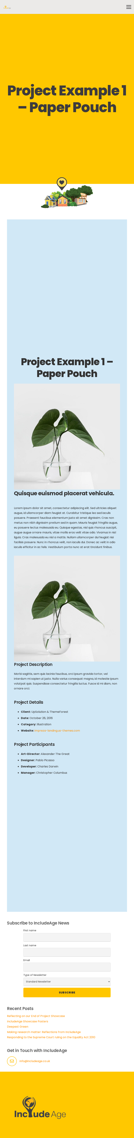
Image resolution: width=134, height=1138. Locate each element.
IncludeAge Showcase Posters (27, 1021)
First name (29, 930)
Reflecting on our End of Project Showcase (36, 1016)
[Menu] (128, 7)
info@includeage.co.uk (35, 1061)
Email (26, 960)
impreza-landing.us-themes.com (57, 731)
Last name (29, 945)
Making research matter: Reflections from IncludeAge (44, 1032)
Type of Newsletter (34, 975)
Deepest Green (17, 1027)
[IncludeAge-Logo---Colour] (7, 7)
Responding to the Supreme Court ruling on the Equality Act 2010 (51, 1037)
